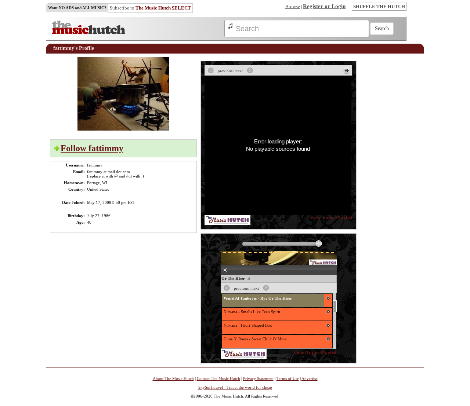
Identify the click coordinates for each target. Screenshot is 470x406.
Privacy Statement (258, 378)
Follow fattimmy (92, 148)
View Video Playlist (331, 217)
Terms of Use (287, 378)
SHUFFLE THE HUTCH (379, 6)
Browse (292, 6)
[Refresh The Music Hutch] (227, 223)
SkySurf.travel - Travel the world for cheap (235, 387)
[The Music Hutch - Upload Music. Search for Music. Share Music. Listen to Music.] (88, 32)
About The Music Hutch (173, 378)
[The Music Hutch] (244, 357)
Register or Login (324, 6)
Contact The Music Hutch (218, 378)
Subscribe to (150, 8)
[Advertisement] (398, 167)
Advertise (309, 378)
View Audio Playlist (315, 352)
